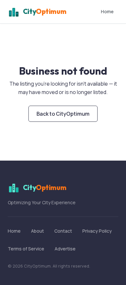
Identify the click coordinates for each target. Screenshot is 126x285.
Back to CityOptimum (63, 113)
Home (107, 11)
